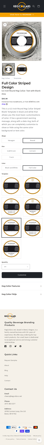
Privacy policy (10, 439)
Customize (22, 275)
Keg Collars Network (13, 435)
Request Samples (11, 360)
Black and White (11, 168)
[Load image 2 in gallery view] (22, 69)
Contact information (34, 439)
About (7, 365)
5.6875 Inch (11, 151)
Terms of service (21, 439)
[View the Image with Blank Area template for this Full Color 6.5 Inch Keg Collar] (32, 185)
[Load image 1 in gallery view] (8, 69)
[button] (4, 6)
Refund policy (37, 436)
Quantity (5, 262)
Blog (6, 370)
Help (6, 376)
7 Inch (11, 157)
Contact (7, 381)
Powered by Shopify (25, 435)
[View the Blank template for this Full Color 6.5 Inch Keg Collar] (11, 185)
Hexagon (11, 140)
